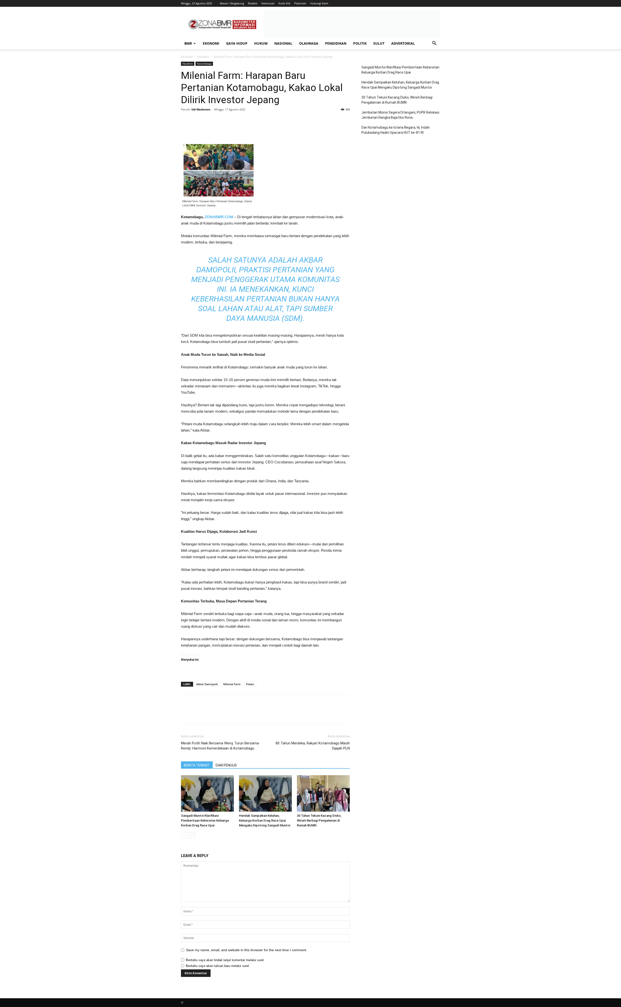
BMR (188, 43)
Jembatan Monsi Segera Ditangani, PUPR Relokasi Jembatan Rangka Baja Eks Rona (400, 114)
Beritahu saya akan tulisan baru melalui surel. (218, 966)
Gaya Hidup (236, 43)
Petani (250, 684)
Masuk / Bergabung (232, 3)
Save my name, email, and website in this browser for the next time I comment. (246, 950)
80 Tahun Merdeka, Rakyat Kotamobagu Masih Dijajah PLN (313, 745)
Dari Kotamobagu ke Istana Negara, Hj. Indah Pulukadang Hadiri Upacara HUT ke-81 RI (395, 129)
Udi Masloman (200, 109)
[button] (434, 44)
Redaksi (253, 3)
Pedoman (300, 3)
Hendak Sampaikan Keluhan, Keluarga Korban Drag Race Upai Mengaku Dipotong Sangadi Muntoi (264, 820)
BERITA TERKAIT (197, 765)
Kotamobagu (204, 63)
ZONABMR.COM (219, 217)
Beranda (187, 57)
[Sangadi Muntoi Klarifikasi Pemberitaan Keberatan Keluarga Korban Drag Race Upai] (207, 793)
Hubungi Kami (319, 3)
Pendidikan (335, 43)
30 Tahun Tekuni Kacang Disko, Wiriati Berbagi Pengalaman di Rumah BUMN (319, 820)
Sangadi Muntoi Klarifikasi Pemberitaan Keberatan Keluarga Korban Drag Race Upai (205, 820)
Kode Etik (284, 3)
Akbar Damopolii (207, 684)
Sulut (378, 43)
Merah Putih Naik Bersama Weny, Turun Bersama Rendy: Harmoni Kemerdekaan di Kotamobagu (220, 745)
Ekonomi (211, 43)
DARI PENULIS (226, 765)
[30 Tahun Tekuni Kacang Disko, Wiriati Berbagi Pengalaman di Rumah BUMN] (323, 793)
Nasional (283, 43)
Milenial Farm (232, 684)
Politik (360, 43)
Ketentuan (268, 3)
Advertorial (403, 43)
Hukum (261, 43)
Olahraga (308, 43)
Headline (203, 57)
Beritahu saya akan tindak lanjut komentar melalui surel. (225, 960)
